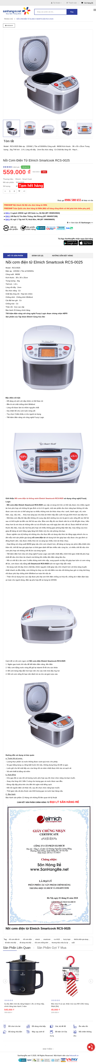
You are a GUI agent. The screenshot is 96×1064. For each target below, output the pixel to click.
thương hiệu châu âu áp (60, 943)
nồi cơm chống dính (41, 943)
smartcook (46, 939)
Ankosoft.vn (73, 1055)
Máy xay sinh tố (38, 1032)
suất (73, 943)
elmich (37, 939)
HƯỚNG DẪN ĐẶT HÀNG (62, 256)
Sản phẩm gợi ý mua (51, 947)
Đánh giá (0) (37, 256)
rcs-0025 (57, 939)
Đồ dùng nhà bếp (39, 1026)
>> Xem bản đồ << (81, 223)
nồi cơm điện (37, 538)
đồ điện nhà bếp (10, 943)
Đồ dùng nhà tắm (15, 1032)
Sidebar (9, 25)
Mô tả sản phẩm (15, 256)
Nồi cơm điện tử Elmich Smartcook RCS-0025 (34, 19)
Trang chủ (8, 19)
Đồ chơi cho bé (14, 1026)
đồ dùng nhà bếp (25, 943)
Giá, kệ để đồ (60, 1026)
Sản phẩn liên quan (16, 947)
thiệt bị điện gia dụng (81, 939)
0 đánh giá (15, 167)
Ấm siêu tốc (83, 1026)
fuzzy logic (66, 939)
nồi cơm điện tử (14, 939)
